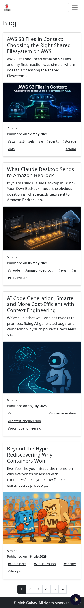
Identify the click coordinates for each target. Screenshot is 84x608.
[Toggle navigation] (74, 7)
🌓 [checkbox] (75, 599)
